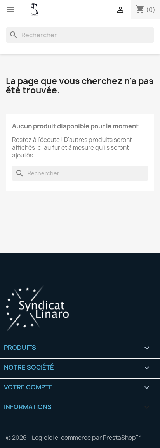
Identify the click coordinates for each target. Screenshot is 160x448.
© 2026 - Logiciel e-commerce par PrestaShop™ (73, 438)
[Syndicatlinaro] (80, 308)
